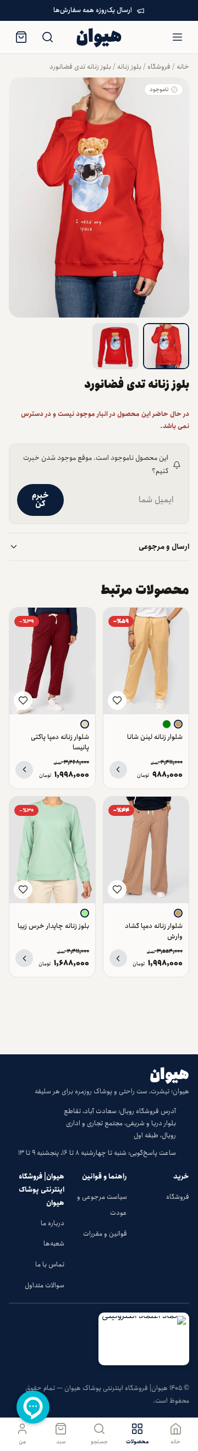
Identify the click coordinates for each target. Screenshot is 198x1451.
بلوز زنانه (129, 67)
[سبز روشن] (84, 913)
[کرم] (84, 724)
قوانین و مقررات (105, 1233)
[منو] (177, 37)
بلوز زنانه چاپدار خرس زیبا (53, 926)
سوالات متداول (44, 1285)
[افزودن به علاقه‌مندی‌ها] (117, 700)
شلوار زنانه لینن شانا (155, 737)
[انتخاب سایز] (118, 770)
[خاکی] (178, 724)
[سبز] (166, 724)
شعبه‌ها (53, 1243)
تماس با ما (49, 1264)
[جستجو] (47, 37)
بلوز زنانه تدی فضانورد (80, 67)
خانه (183, 67)
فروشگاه (158, 67)
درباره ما (52, 1223)
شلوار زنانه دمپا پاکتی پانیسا (60, 742)
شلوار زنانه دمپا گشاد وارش (154, 931)
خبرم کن (40, 499)
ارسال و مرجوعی (164, 547)
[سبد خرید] (21, 37)
